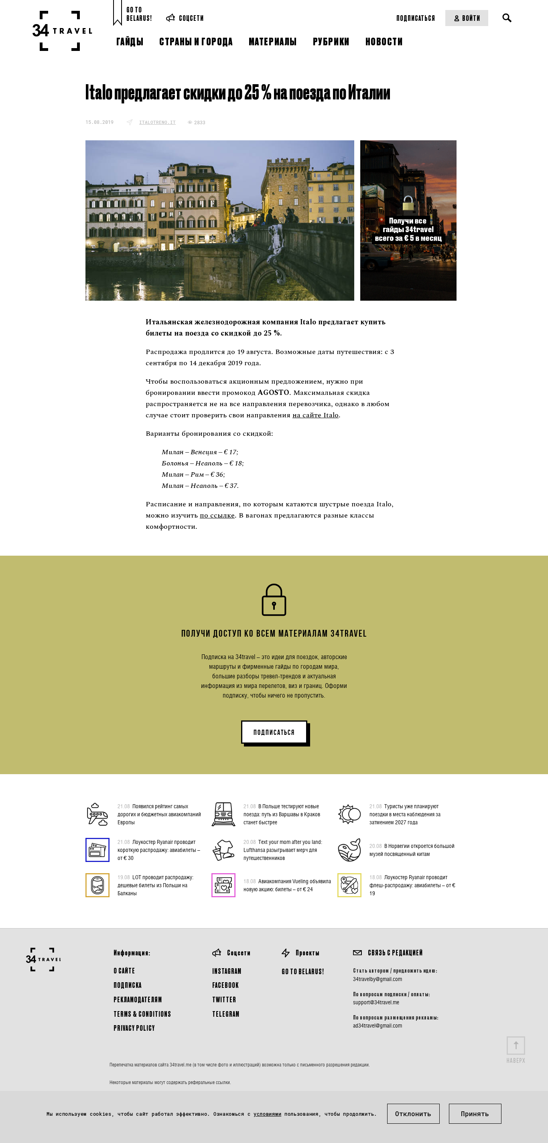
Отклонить (413, 1113)
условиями (267, 1114)
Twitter (224, 999)
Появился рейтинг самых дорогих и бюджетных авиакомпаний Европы (159, 814)
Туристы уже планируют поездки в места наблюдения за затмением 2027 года (404, 814)
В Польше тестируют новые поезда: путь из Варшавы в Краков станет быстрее (282, 814)
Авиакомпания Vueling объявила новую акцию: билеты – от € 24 (287, 885)
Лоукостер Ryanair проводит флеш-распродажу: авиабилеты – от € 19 (412, 885)
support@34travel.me (376, 1002)
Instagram (227, 970)
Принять (475, 1113)
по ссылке (217, 515)
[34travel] (62, 31)
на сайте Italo (315, 415)
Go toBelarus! (139, 14)
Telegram (225, 1013)
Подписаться (415, 17)
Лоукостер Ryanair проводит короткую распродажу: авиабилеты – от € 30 (159, 849)
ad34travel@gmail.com (377, 1025)
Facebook (225, 984)
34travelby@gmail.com (377, 979)
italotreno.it (157, 122)
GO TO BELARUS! (303, 971)
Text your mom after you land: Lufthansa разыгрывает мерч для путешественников (283, 849)
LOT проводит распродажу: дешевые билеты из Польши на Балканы (155, 885)
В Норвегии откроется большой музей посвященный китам (412, 849)
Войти (471, 17)
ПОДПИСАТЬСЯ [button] (274, 732)
